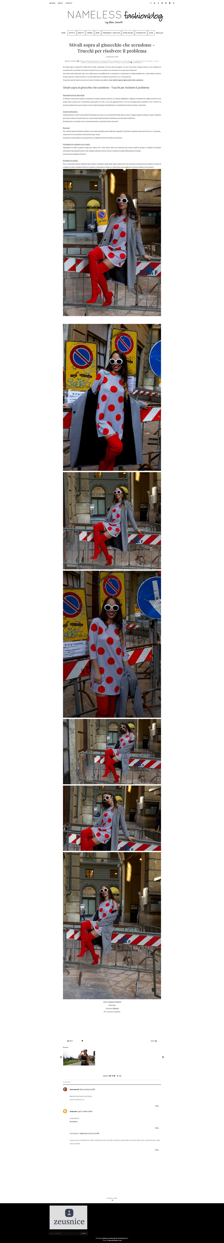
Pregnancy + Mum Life (111, 33)
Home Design (128, 33)
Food (151, 33)
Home (53, 3)
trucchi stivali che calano (120, 62)
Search (160, 33)
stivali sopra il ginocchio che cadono (137, 61)
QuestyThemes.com (115, 1241)
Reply (157, 1106)
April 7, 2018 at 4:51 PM (85, 1111)
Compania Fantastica (114, 1002)
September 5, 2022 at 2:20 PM (89, 1133)
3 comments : (137, 62)
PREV (71, 1041)
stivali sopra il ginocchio (111, 61)
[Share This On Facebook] (112, 1076)
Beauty (81, 33)
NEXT (153, 1041)
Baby (98, 33)
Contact (68, 3)
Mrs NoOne (73, 1121)
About (60, 3)
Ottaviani (116, 1008)
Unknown (73, 1111)
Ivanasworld (74, 1089)
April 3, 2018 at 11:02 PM (87, 1089)
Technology (141, 33)
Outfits (72, 33)
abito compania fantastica (89, 61)
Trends (90, 33)
